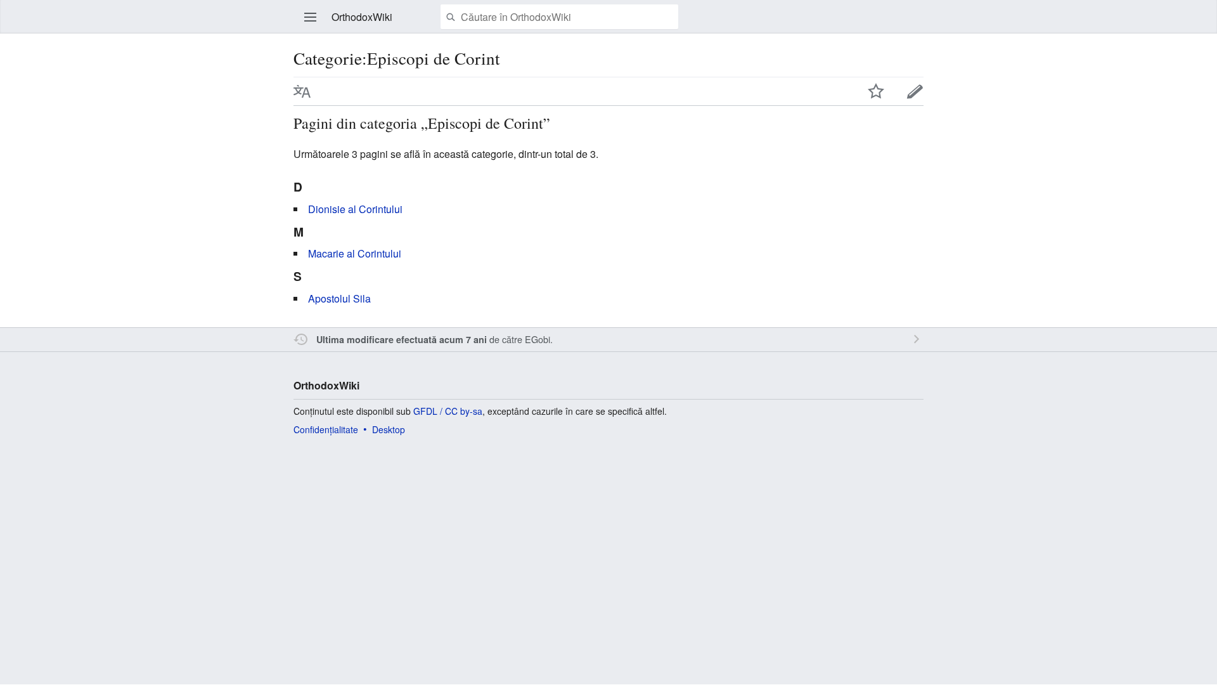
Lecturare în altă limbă (302, 91)
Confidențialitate (325, 429)
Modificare (915, 91)
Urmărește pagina (876, 91)
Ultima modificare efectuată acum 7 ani (401, 339)
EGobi (537, 339)
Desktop (388, 429)
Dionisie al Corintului (355, 209)
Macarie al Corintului (354, 253)
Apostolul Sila (339, 298)
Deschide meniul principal (310, 17)
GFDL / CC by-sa (447, 411)
